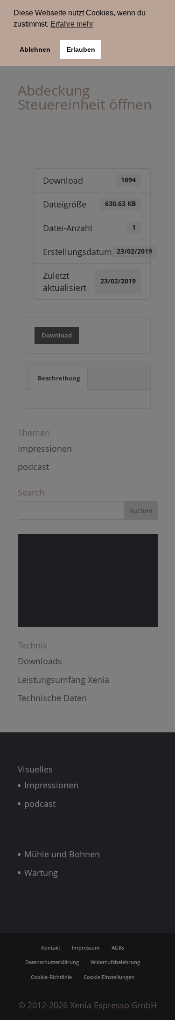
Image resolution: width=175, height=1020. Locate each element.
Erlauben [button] (81, 49)
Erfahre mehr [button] (71, 24)
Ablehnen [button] (35, 49)
